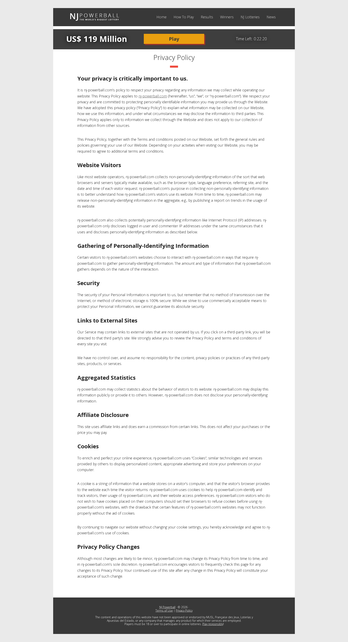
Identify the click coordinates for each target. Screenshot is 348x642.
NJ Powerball (94, 17)
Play (174, 38)
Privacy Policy (184, 610)
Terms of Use (164, 610)
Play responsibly (212, 624)
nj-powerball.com (153, 96)
